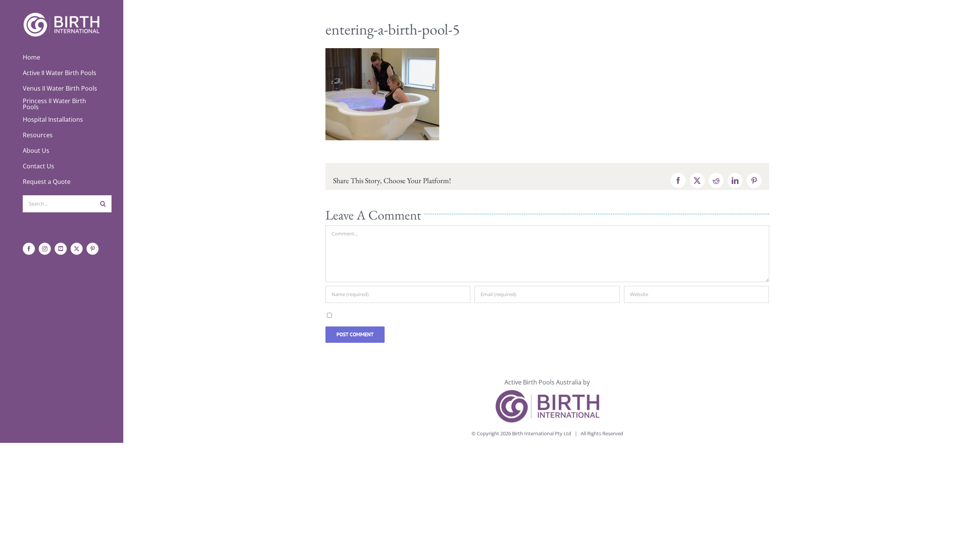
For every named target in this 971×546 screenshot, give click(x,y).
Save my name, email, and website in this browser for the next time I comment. (445, 315)
